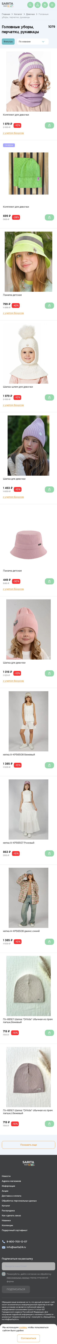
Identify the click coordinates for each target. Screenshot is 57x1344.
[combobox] (20, 41)
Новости (6, 1176)
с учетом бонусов (13, 133)
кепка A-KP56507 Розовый (18, 842)
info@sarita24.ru (16, 1247)
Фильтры (8, 41)
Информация (8, 1186)
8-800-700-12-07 (17, 1241)
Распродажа (8, 1210)
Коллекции (7, 1225)
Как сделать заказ (11, 1215)
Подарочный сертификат (15, 1230)
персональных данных (18, 1277)
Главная (6, 14)
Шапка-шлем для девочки (18, 386)
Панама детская (12, 295)
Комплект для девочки (16, 114)
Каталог (18, 14)
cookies (23, 1327)
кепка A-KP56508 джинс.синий (21, 931)
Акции (5, 1191)
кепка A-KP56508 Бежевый (19, 754)
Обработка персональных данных (19, 1200)
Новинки (6, 1220)
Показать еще (28, 1144)
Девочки (30, 14)
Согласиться (28, 1338)
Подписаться (16, 1289)
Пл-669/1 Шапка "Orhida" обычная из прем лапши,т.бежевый (28, 1112)
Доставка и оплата (11, 1195)
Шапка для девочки (14, 478)
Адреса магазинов (11, 1181)
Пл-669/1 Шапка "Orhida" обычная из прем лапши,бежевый (28, 1021)
